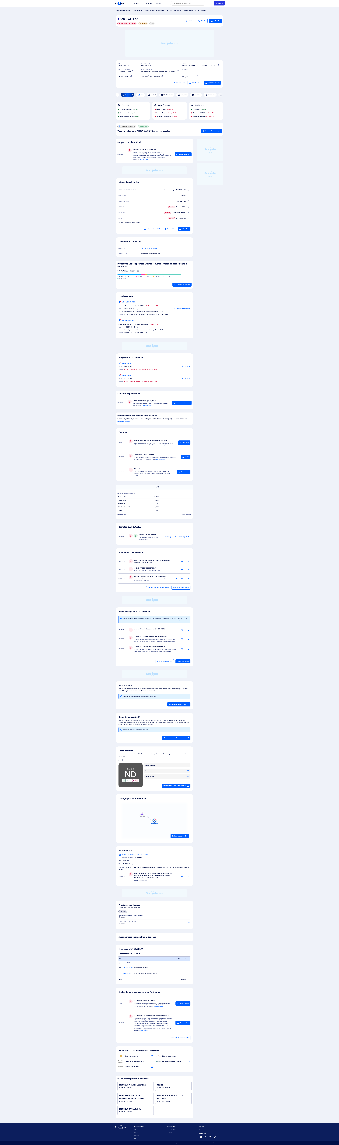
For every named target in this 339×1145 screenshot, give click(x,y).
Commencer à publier (184, 621)
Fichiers (136, 1132)
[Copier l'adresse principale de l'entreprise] (219, 65)
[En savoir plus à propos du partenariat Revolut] (152, 1061)
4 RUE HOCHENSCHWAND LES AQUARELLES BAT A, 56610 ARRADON (204, 65)
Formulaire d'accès (123, 422)
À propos (176, 1143)
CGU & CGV (183, 1143)
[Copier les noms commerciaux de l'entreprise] (188, 201)
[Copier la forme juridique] (162, 76)
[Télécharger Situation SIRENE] (188, 212)
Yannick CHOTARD (168, 867)
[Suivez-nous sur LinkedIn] (201, 1137)
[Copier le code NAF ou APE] (178, 70)
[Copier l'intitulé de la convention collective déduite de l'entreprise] (188, 190)
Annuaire (136, 1135)
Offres (158, 3)
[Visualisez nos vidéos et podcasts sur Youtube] (210, 1137)
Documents (211, 95)
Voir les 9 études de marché (180, 1038)
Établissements (168, 95)
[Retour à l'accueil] (120, 1127)
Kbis (142, 95)
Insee (183, 77)
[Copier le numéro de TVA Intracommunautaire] (131, 76)
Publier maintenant (183, 661)
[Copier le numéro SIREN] (128, 65)
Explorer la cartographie (179, 836)
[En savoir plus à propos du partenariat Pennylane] (189, 1061)
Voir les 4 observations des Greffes (129, 222)
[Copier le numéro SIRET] (133, 70)
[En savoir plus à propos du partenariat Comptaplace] (152, 1067)
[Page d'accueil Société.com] (119, 3)
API (135, 1138)
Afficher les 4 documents (181, 587)
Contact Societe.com (172, 1130)
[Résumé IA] (176, 561)
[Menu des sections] (117, 95)
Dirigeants (184, 95)
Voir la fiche (186, 366)
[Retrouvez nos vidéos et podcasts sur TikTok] (215, 1137)
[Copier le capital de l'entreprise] (188, 195)
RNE (187, 77)
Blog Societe (202, 1130)
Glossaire (169, 1132)
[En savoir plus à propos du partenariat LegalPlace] (152, 1056)
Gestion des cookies (193, 1143)
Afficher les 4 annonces (164, 661)
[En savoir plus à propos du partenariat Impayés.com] (189, 1056)
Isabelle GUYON (131, 867)
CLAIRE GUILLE (128, 967)
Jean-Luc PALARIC (156, 867)
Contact (153, 95)
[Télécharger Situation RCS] (188, 207)
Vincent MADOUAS (181, 867)
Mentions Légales (220, 1143)
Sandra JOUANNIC (143, 867)
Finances (197, 95)
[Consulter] (182, 561)
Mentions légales (179, 83)
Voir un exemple (143, 159)
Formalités (148, 3)
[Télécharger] (188, 561)
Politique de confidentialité (207, 1143)
